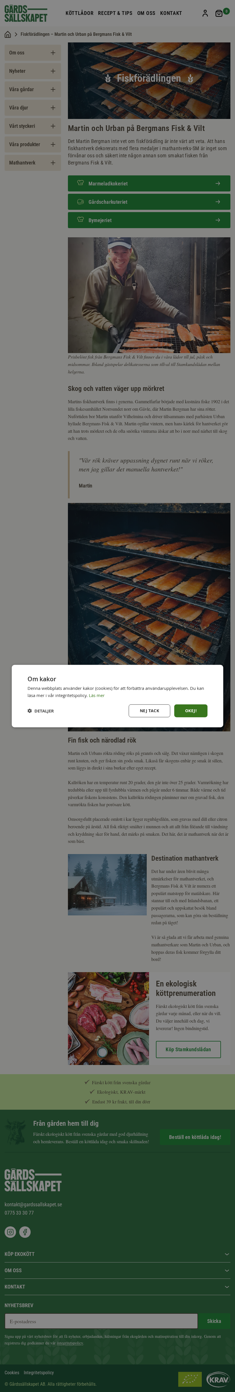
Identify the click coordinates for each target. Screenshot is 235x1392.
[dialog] (117, 696)
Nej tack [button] (149, 710)
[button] (41, 711)
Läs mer (97, 695)
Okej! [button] (191, 710)
